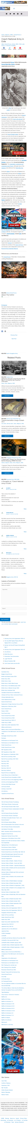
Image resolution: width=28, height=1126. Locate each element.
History (13, 64)
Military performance (6, 727)
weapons (3, 168)
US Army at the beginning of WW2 (9, 782)
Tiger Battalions (5, 992)
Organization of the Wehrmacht (9, 958)
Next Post (14, 338)
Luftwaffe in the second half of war (9, 940)
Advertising (3, 1120)
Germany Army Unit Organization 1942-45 (15, 649)
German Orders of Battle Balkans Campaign (11, 880)
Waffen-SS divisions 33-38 (7, 1010)
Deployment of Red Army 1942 (8, 706)
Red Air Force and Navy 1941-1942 (9, 759)
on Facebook (10, 1120)
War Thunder (4, 1087)
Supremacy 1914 (5, 1085)
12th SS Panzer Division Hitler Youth (10, 806)
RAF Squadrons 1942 (6, 749)
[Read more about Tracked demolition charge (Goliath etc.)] (14, 407)
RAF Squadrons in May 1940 (8, 752)
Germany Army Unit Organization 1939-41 (15, 638)
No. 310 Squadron (5, 229)
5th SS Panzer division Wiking (8, 822)
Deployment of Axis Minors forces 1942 (10, 838)
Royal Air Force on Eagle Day (8, 772)
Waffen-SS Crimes (5, 999)
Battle (8, 171)
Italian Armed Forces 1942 (7, 917)
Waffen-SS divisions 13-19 (7, 1003)
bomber (20, 203)
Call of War (4, 1080)
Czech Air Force (19, 244)
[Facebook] (6, 13)
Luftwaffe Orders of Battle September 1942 (11, 944)
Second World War (6, 64)
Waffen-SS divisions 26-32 (7, 1008)
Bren (10, 108)
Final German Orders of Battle (8, 847)
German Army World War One (13, 418)
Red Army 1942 (5, 765)
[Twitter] (10, 13)
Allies (2, 44)
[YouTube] (14, 13)
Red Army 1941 (5, 763)
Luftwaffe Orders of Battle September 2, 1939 (12, 947)
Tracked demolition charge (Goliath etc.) (12, 421)
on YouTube (24, 1120)
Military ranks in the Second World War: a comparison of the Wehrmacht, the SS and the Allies (12, 731)
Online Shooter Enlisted (7, 1090)
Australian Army (5, 671)
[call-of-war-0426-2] (14, 269)
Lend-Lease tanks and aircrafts (12, 663)
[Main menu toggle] (14, 8)
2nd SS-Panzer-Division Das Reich (9, 813)
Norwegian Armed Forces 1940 (8, 735)
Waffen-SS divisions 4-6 (7, 1013)
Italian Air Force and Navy (7, 915)
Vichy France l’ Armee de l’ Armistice (10, 994)
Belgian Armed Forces (6, 674)
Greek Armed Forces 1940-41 (8, 720)
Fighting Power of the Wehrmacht (9, 845)
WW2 (17, 44)
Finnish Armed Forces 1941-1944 (9, 849)
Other (6, 383)
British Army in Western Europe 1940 (10, 688)
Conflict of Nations (5, 1083)
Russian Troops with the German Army (10, 972)
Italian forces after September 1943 (10, 724)
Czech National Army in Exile (8, 699)
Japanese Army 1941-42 (7, 926)
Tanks (15, 423)
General (10, 242)
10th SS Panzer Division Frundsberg (10, 802)
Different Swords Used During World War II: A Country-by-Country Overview (13, 380)
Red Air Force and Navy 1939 (8, 756)
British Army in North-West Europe (9, 683)
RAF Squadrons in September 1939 (9, 754)
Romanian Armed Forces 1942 (8, 969)
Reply (25, 509)
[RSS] (21, 13)
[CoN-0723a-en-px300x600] (12, 1050)
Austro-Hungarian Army (12, 353)
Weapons (10, 383)
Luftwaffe (3, 935)
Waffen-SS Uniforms (6, 1020)
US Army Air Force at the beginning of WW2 (11, 779)
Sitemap (7, 1118)
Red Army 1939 (5, 761)
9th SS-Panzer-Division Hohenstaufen (10, 826)
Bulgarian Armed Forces (7, 833)
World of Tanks (5, 1094)
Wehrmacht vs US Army (7, 1024)
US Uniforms (8, 651)
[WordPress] (5, 331)
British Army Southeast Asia (8, 690)
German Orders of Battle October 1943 (10, 901)
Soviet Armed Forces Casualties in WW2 (11, 777)
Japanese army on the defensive (9, 928)
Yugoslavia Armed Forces (7, 793)
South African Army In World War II (9, 775)
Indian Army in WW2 (6, 722)
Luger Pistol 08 (8, 658)
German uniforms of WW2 (7, 905)
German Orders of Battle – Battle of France (11, 860)
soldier (8, 110)
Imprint (17, 1118)
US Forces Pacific (5, 786)
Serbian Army (9, 377)
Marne (19, 173)
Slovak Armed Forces (11, 292)
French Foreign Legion (12, 134)
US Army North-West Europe (8, 784)
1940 (20, 44)
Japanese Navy (5, 931)
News (2, 383)
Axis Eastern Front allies (7, 829)
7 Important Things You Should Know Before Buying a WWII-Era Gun (13, 460)
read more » (7, 395)
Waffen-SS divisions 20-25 (7, 1006)
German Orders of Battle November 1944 (11, 898)
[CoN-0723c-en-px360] (13, 218)
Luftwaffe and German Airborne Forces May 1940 (13, 938)
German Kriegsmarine (6, 858)
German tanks (10, 423)
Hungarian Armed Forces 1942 (13, 457)
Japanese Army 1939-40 (7, 924)
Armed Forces (8, 44)
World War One (19, 168)
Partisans (3, 738)
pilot (20, 233)
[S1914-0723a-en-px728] (14, 56)
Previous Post (14, 335)
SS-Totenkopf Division (6, 981)
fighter (3, 200)
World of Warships (5, 1092)
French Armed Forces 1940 (8, 718)
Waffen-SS (4, 996)
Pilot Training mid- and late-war (9, 965)
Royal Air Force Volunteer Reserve (9, 248)
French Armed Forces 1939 (8, 715)
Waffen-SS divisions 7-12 (7, 1015)
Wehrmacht (4, 1022)
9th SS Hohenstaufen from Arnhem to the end (12, 824)
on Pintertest (7, 1122)
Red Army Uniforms (6, 770)
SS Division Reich (5, 979)
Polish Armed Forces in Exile (8, 747)
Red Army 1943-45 (6, 768)
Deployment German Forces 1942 (9, 836)
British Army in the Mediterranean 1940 (10, 685)
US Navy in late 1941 (6, 788)
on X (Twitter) (17, 1120)
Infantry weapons (5, 462)
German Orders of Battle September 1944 (11, 903)
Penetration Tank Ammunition (12, 656)
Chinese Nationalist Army (7, 697)
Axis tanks (3, 423)
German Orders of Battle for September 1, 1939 (12, 885)
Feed (12, 1122)
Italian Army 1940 (5, 919)
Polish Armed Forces (6, 745)
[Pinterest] (17, 13)
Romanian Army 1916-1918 (12, 479)
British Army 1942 (5, 678)
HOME (2, 1118)
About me (12, 1118)
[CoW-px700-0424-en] (14, 149)
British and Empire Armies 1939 (9, 676)
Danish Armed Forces (6, 701)
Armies (13, 44)
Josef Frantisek (10, 233)
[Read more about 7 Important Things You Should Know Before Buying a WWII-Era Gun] (14, 447)
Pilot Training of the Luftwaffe (8, 967)
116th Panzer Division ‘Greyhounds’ (9, 804)
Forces (12, 62)
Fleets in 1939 (4, 711)
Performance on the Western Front (9, 742)
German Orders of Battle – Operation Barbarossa (13, 865)
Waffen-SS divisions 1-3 (7, 1001)
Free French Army (5, 713)
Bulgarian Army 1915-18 (12, 577)
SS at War (3, 976)
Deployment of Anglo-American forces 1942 (12, 704)
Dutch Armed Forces (6, 708)
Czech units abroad (17, 119)
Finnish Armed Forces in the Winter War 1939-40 (13, 851)
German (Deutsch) (19, 1122)
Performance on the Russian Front (9, 740)
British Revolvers (9, 654)
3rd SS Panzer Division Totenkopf (9, 815)
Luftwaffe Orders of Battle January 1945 (11, 942)
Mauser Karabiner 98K (10, 661)
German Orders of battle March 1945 (10, 892)
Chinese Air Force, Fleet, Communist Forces (11, 694)
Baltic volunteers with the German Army (11, 831)
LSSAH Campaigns (6, 933)
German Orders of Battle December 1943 (11, 883)
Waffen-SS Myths (5, 1017)
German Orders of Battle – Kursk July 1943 (11, 863)
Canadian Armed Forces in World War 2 (10, 692)
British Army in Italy (6, 681)
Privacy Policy (23, 1118)
